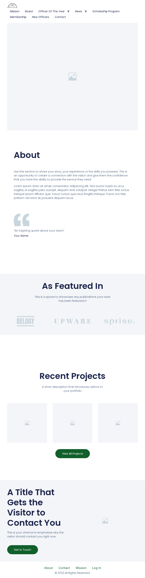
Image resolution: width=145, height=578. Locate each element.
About (48, 568)
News (78, 11)
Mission (14, 11)
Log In (96, 568)
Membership (18, 17)
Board (29, 11)
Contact (60, 17)
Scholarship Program (106, 11)
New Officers (40, 17)
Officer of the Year (51, 11)
